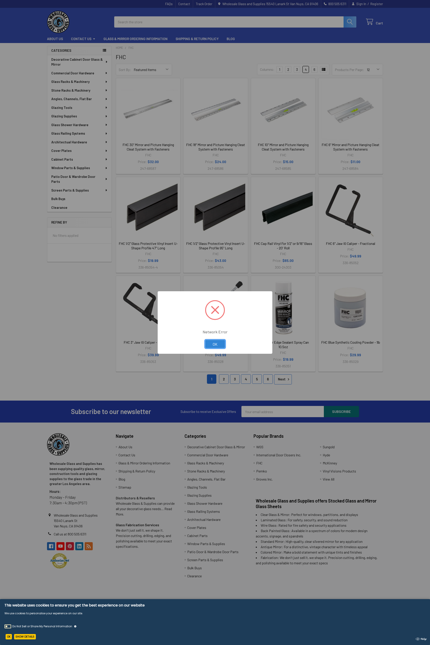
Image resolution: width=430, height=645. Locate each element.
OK (215, 344)
